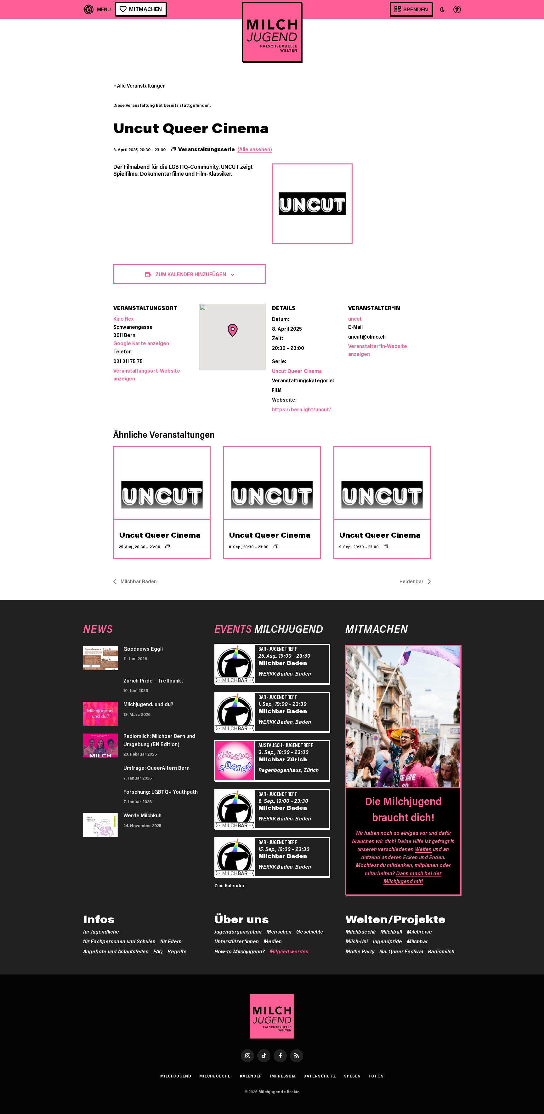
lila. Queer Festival (401, 951)
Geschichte (309, 931)
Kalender (251, 1075)
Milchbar (417, 941)
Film (276, 389)
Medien (273, 941)
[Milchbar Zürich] (235, 761)
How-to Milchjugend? (239, 951)
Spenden (415, 9)
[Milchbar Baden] (235, 665)
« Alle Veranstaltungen (139, 85)
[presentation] (162, 483)
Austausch (270, 744)
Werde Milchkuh (142, 815)
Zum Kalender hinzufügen (191, 274)
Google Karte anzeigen (141, 343)
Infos (99, 919)
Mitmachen (145, 8)
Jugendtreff (283, 648)
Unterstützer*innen (236, 941)
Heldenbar (412, 581)
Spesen (352, 1075)
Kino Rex (123, 318)
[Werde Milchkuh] (100, 825)
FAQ (158, 951)
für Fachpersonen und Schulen (119, 941)
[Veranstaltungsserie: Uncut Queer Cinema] (167, 546)
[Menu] (97, 9)
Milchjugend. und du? (148, 703)
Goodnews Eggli (143, 648)
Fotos (376, 1075)
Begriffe (177, 951)
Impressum (283, 1075)
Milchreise (419, 931)
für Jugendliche (101, 931)
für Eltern (171, 941)
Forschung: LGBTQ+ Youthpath (160, 791)
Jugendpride (387, 941)
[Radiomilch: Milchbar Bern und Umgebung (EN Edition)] (100, 745)
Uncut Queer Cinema (297, 370)
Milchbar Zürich (282, 759)
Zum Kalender (229, 885)
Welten (423, 848)
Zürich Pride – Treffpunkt (153, 680)
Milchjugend (175, 1075)
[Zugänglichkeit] (456, 9)
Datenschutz (319, 1075)
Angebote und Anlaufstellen (116, 951)
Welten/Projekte (395, 919)
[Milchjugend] (272, 32)
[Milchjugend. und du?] (100, 714)
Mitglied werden (289, 951)
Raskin (293, 1091)
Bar (262, 648)
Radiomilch (441, 951)
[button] (442, 9)
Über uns (241, 919)
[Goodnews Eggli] (100, 658)
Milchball (391, 931)
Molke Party (360, 951)
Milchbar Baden (138, 581)
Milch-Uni (356, 941)
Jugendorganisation (238, 931)
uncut (355, 318)
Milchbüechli (360, 931)
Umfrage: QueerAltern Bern (156, 767)
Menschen (279, 931)
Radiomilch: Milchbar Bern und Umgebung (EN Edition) (159, 739)
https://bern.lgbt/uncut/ (301, 409)
